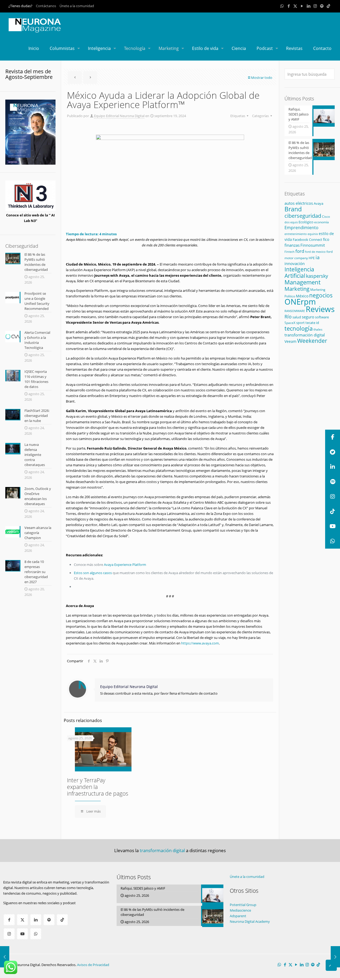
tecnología (298, 328)
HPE (312, 258)
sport (300, 322)
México (302, 295)
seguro (308, 316)
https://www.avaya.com (200, 643)
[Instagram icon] (315, 5)
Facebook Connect (307, 239)
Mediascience (240, 910)
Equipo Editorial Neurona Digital (119, 115)
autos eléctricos (298, 203)
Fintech (289, 252)
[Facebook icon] (289, 5)
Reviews (320, 309)
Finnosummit (312, 245)
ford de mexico (315, 252)
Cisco (326, 217)
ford (299, 251)
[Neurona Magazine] (34, 24)
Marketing (296, 288)
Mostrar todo (261, 77)
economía (321, 222)
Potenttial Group (243, 904)
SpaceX (289, 323)
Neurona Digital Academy (250, 921)
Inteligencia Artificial (299, 272)
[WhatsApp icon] (282, 5)
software (322, 317)
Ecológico (306, 222)
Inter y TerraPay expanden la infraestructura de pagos (97, 786)
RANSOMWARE (294, 311)
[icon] (322, 5)
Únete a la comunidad (77, 5)
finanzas (292, 245)
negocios (321, 295)
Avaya (318, 203)
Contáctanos (46, 5)
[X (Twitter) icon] (295, 5)
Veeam (290, 341)
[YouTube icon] (302, 5)
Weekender (312, 340)
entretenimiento (295, 234)
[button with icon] (9, 920)
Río (288, 316)
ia (318, 257)
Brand (293, 209)
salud (296, 317)
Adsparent (238, 915)
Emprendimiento (301, 227)
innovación (294, 263)
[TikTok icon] (328, 5)
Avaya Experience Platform (125, 564)
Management (302, 282)
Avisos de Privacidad (93, 964)
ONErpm (300, 301)
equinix (313, 234)
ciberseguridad (302, 215)
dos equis (291, 222)
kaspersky (317, 276)
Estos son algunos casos (93, 572)
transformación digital (304, 335)
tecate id (312, 322)
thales (317, 329)
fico (326, 239)
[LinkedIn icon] (309, 5)
